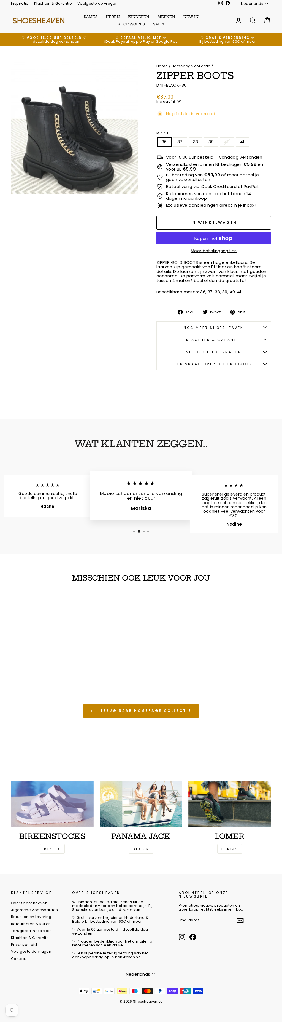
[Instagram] (182, 937)
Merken (166, 17)
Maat (162, 133)
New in (191, 17)
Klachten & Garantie (53, 3)
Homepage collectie (191, 66)
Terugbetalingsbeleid (31, 930)
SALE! (158, 24)
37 (180, 142)
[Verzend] (240, 920)
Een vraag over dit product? (214, 364)
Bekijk (52, 849)
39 (211, 142)
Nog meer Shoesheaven (214, 327)
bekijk (141, 849)
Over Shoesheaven (29, 903)
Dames (90, 17)
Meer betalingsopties (214, 251)
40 (227, 142)
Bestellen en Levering (31, 916)
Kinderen (138, 17)
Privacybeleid (24, 944)
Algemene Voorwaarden (34, 909)
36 (164, 142)
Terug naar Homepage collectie (144, 710)
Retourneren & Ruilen (31, 924)
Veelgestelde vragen (97, 3)
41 (242, 142)
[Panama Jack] (141, 804)
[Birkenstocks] (52, 804)
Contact (18, 958)
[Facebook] (192, 937)
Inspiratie (20, 3)
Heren (113, 17)
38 (195, 142)
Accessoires (131, 24)
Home (162, 66)
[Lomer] (229, 804)
